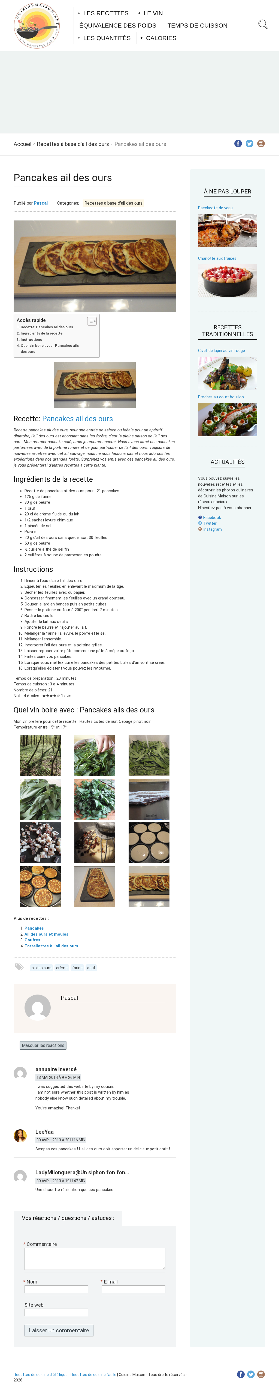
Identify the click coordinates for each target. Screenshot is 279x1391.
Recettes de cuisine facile (93, 1374)
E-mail (110, 1282)
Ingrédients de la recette (41, 333)
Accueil (22, 144)
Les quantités (107, 38)
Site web (34, 1305)
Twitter (209, 523)
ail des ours (41, 968)
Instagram (212, 529)
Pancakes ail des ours (77, 418)
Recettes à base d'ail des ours (73, 144)
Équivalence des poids (117, 25)
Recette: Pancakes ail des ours (47, 327)
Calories (161, 38)
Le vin (153, 13)
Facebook (211, 517)
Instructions (31, 339)
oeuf (91, 968)
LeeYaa (44, 1132)
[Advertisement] (139, 92)
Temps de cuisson (198, 25)
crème (62, 968)
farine (77, 968)
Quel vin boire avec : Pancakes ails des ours (50, 348)
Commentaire (41, 1244)
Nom (31, 1282)
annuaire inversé (56, 1069)
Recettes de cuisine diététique (41, 1374)
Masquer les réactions (43, 1045)
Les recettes (106, 13)
